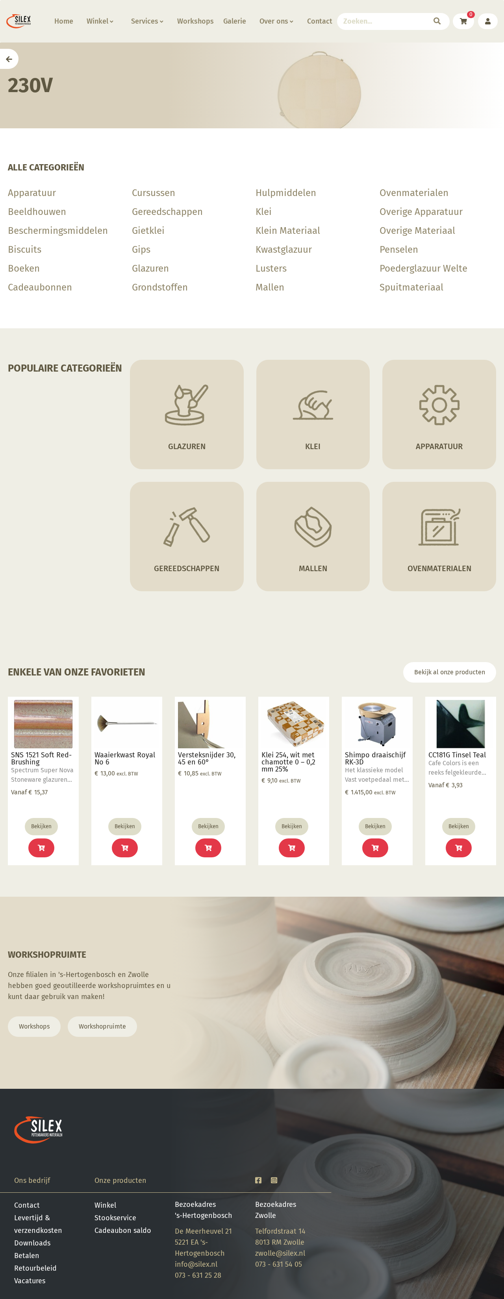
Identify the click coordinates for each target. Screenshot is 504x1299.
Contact (319, 21)
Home (63, 21)
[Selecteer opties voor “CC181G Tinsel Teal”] (459, 847)
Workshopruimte (102, 1026)
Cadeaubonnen (40, 287)
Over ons (273, 21)
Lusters (271, 268)
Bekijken (41, 826)
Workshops (195, 21)
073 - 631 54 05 (278, 1264)
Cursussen (153, 192)
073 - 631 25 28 (198, 1275)
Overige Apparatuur (421, 211)
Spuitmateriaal (411, 287)
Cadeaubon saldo (122, 1230)
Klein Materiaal (288, 230)
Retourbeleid (35, 1268)
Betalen (26, 1255)
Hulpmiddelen (286, 192)
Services (144, 21)
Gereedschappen (167, 211)
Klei (264, 211)
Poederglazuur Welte (423, 268)
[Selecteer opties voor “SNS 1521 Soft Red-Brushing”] (41, 847)
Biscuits (24, 249)
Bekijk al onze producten (449, 672)
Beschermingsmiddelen (58, 230)
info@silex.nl (196, 1264)
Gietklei (148, 230)
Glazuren (150, 268)
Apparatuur (32, 192)
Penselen (399, 249)
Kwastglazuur (284, 249)
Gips (141, 249)
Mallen (270, 287)
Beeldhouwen (37, 211)
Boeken (24, 268)
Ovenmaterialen (414, 192)
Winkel (97, 21)
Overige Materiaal (417, 230)
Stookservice (115, 1218)
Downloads (32, 1243)
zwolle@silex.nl (280, 1253)
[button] (125, 847)
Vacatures (29, 1281)
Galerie (234, 21)
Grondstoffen (160, 287)
